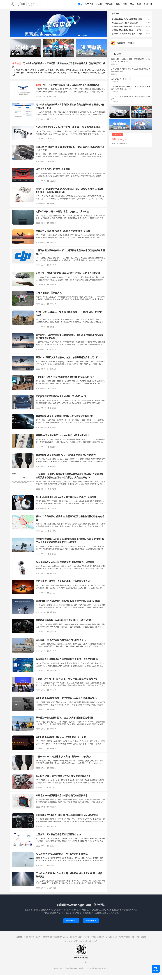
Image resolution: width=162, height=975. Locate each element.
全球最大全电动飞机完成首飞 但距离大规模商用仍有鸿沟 (63, 231)
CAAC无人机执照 (111, 937)
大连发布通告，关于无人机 (49, 292)
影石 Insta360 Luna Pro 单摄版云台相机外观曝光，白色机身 (65, 562)
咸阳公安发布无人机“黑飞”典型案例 (53, 169)
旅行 (132, 4)
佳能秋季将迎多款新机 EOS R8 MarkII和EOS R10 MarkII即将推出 (67, 815)
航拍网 (17, 4)
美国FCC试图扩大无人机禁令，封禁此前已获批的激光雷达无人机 (67, 357)
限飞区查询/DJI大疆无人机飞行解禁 (76, 941)
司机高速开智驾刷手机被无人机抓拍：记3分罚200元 (61, 396)
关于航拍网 (91, 921)
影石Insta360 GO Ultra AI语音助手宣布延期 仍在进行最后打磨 (66, 497)
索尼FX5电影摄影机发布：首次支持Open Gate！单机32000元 (66, 698)
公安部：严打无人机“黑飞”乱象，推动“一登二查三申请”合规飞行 (66, 678)
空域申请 (86, 937)
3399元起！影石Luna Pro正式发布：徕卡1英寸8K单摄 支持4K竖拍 (68, 127)
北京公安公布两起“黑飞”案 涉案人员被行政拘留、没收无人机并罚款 (68, 273)
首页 (80, 4)
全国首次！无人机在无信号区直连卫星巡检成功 (58, 834)
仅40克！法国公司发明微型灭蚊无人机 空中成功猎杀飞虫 (63, 776)
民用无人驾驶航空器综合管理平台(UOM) (55, 937)
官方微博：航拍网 (125, 43)
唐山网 (143, 937)
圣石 (133, 937)
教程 (118, 4)
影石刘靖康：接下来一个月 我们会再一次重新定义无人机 (63, 581)
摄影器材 (109, 4)
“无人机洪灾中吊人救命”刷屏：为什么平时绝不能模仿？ (62, 854)
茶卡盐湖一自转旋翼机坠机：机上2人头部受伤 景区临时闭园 (64, 717)
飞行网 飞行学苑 (124, 937)
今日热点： (17, 63)
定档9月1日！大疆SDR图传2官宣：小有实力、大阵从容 (62, 211)
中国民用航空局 (29, 937)
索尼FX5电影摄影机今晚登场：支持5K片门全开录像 (61, 737)
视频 (139, 4)
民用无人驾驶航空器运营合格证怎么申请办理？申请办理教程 (71, 85)
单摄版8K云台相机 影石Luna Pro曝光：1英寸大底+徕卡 (62, 435)
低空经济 (89, 4)
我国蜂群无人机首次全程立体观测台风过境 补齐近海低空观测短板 (67, 659)
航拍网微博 (71, 921)
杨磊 (138, 937)
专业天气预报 (93, 941)
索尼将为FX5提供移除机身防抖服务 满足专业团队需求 (62, 795)
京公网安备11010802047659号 (97, 968)
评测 (146, 4)
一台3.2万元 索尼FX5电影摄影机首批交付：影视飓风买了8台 (65, 377)
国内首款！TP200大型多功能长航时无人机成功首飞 (61, 639)
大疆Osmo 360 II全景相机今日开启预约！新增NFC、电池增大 (66, 455)
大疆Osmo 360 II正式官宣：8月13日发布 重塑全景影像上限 (64, 416)
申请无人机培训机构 (97, 937)
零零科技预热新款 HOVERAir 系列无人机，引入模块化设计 (64, 620)
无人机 (99, 4)
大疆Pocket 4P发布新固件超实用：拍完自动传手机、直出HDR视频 (68, 601)
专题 (125, 4)
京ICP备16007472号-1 (77, 968)
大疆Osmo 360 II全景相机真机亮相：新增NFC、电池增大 (63, 756)
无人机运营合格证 (76, 937)
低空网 (38, 937)
